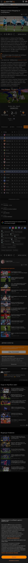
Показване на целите (14, 560)
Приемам (14, 557)
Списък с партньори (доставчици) (9, 552)
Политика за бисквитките (13, 538)
